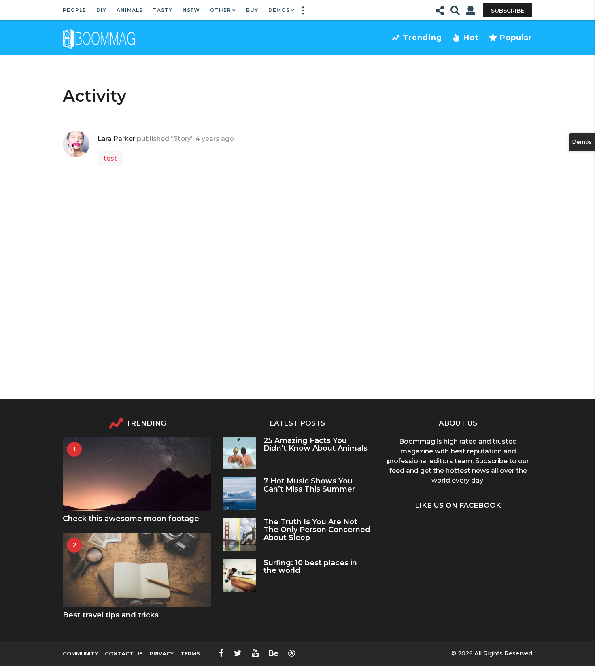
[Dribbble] (291, 653)
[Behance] (273, 653)
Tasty (162, 10)
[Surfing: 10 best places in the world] (239, 575)
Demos (279, 10)
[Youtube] (255, 653)
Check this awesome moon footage (131, 518)
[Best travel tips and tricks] (137, 570)
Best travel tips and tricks (111, 615)
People (74, 10)
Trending (422, 37)
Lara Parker (116, 139)
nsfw (191, 10)
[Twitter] (238, 653)
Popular (516, 37)
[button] (303, 10)
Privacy (162, 653)
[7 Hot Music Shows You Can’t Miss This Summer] (239, 493)
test (110, 158)
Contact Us (124, 653)
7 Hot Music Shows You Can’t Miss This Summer (309, 485)
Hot (470, 37)
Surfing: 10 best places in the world (310, 566)
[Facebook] (221, 653)
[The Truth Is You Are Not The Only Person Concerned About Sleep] (239, 534)
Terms (190, 653)
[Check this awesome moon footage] (137, 474)
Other (220, 10)
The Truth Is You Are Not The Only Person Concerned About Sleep (317, 529)
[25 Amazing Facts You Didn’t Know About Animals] (239, 453)
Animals (130, 10)
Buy (252, 10)
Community (80, 653)
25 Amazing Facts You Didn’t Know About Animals (316, 444)
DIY (101, 10)
